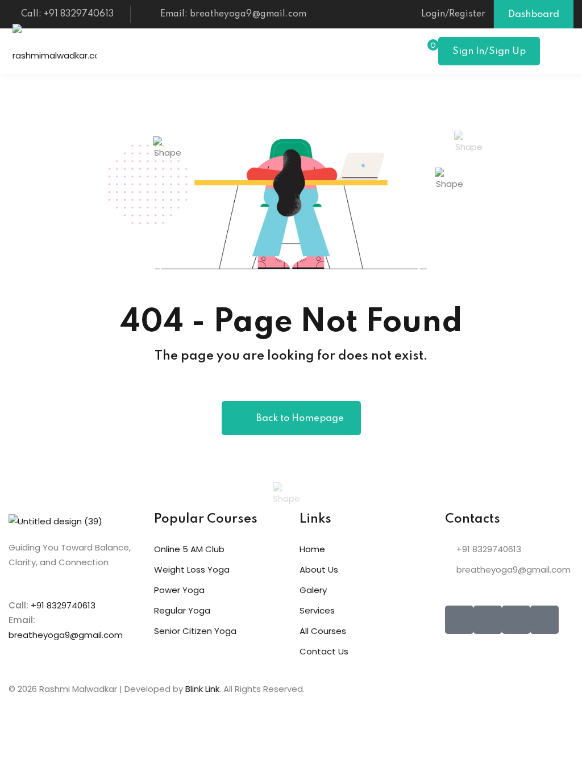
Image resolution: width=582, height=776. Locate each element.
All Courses (323, 631)
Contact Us (324, 651)
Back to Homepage (300, 418)
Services (317, 610)
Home (312, 549)
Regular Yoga (182, 610)
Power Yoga (179, 590)
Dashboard (533, 14)
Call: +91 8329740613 (67, 14)
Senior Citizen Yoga (195, 631)
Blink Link (202, 689)
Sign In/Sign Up (489, 51)
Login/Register (453, 14)
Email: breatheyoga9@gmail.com (233, 14)
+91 (39, 605)
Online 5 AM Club (189, 549)
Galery (313, 590)
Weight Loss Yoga (192, 569)
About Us (319, 569)
